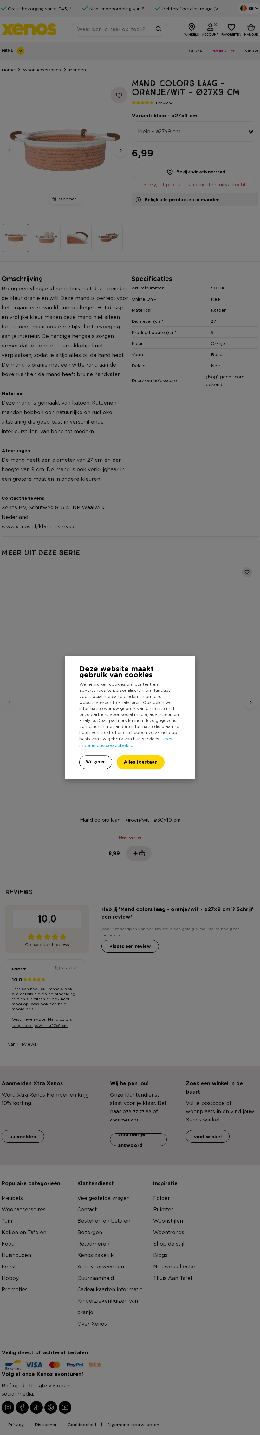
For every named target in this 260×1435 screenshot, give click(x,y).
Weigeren (96, 761)
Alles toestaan (141, 762)
